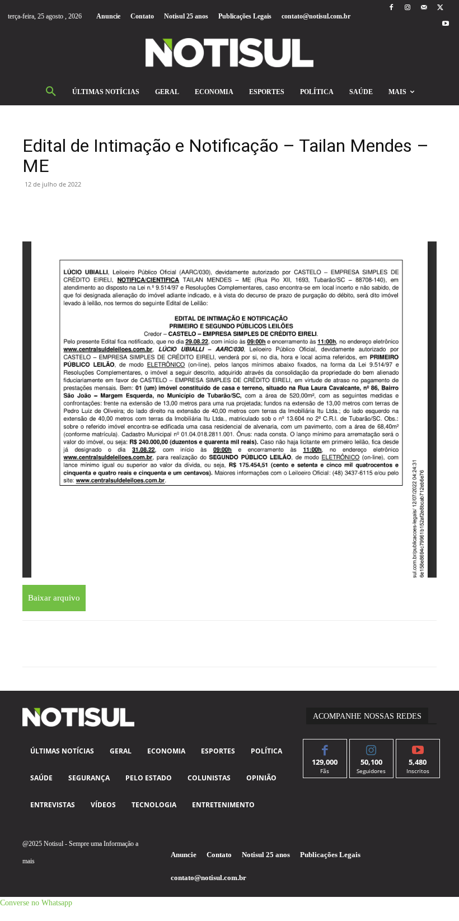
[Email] (136, 209)
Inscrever (417, 747)
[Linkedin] (111, 209)
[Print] (162, 209)
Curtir (325, 747)
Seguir (371, 747)
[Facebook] (391, 8)
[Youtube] (446, 24)
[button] (51, 91)
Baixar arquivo (54, 597)
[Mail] (424, 8)
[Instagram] (407, 8)
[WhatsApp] (85, 209)
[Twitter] (440, 8)
